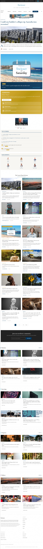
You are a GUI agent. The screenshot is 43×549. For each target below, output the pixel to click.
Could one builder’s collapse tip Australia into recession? (19, 23)
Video (30, 11)
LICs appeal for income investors (8, 148)
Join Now (28, 338)
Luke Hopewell (25, 222)
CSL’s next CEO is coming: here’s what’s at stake (31, 377)
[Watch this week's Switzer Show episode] (21, 123)
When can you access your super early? (8, 400)
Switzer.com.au (3, 535)
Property (20, 11)
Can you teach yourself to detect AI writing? (9, 141)
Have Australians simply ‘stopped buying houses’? (31, 462)
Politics (25, 11)
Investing (14, 11)
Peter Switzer (4, 199)
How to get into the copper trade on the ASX (31, 313)
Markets (9, 11)
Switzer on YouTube (3, 539)
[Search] (41, 11)
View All (40, 347)
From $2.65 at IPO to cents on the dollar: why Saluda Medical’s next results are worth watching (10, 314)
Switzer (21, 5)
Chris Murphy (24, 199)
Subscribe (35, 11)
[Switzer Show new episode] (21, 16)
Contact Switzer (25, 537)
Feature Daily (4, 191)
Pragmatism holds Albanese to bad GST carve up (31, 486)
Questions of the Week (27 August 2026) (9, 288)
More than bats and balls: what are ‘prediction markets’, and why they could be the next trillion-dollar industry (31, 401)
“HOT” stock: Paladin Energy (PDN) (30, 264)
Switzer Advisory (3, 537)
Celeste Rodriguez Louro (5, 220)
